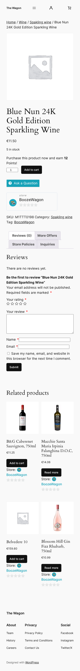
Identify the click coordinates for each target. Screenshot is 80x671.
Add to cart (31, 169)
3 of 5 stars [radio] (16, 303)
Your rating (16, 300)
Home (11, 22)
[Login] (51, 8)
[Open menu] (34, 8)
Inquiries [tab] (47, 244)
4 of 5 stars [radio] (20, 303)
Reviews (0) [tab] (22, 235)
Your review (17, 312)
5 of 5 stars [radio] (25, 303)
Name (12, 339)
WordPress (32, 662)
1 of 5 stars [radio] (8, 303)
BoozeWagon (31, 199)
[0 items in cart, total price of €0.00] (69, 8)
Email (12, 346)
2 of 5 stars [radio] (12, 303)
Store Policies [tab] (23, 244)
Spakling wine (40, 22)
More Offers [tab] (47, 235)
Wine (23, 22)
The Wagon (13, 8)
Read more (51, 472)
